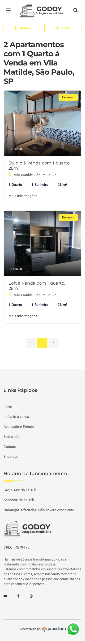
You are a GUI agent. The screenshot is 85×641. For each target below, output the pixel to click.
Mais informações (22, 196)
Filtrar (65, 28)
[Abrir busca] (75, 10)
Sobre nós (12, 437)
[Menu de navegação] (9, 10)
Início (8, 407)
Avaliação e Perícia (19, 427)
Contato (10, 447)
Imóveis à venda (16, 417)
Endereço (11, 456)
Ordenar (25, 28)
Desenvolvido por (30, 629)
